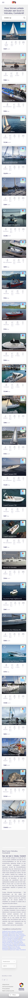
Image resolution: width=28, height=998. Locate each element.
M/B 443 (6, 287)
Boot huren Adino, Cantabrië (17, 935)
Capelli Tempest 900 (10, 474)
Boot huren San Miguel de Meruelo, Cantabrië (12, 941)
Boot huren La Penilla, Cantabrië (12, 939)
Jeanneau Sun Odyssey (10, 38)
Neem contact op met (8, 990)
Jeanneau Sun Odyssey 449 (12, 723)
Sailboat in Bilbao (9, 131)
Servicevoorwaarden (7, 986)
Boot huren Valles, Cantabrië (17, 949)
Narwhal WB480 (8, 256)
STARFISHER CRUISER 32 (11, 225)
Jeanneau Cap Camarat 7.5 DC (13, 661)
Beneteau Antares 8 (9, 381)
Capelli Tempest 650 (9, 536)
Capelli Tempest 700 (9, 505)
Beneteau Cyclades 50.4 (11, 692)
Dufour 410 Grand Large (11, 754)
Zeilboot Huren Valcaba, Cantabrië (12, 931)
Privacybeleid (6, 988)
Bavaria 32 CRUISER (9, 567)
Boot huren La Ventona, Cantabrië (12, 937)
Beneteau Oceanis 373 (10, 412)
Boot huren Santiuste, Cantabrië (12, 943)
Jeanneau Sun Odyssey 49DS (12, 69)
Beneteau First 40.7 (9, 443)
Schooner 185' (7, 817)
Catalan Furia (7, 194)
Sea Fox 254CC (8, 349)
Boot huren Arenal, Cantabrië (11, 937)
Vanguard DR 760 (9, 100)
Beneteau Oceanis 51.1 (10, 163)
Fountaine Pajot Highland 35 (12, 599)
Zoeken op (7, 18)
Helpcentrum (5, 984)
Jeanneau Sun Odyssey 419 (12, 630)
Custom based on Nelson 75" (12, 785)
